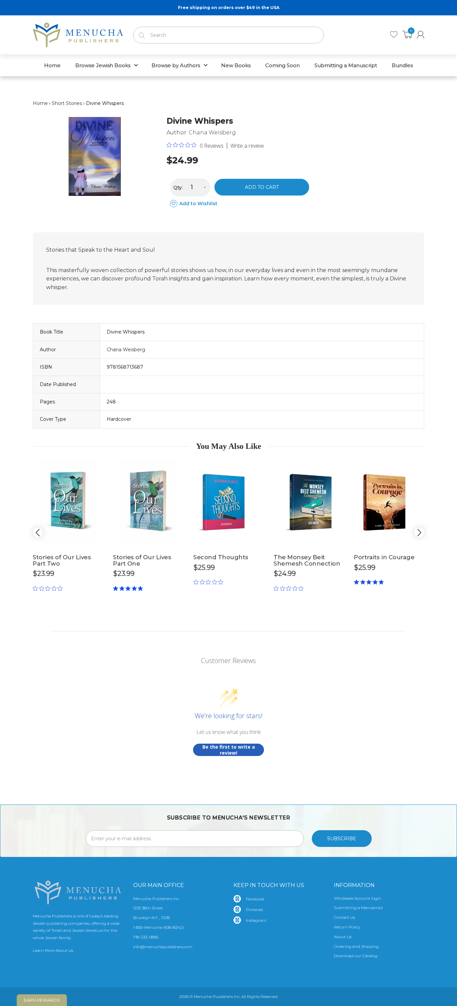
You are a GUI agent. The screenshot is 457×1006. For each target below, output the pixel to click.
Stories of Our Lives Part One (142, 560)
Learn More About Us (53, 950)
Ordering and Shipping (356, 946)
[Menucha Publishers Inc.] (78, 33)
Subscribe (341, 839)
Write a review (247, 146)
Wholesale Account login (357, 898)
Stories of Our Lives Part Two (62, 560)
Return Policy (347, 926)
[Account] (420, 34)
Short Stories (67, 103)
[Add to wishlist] (98, 466)
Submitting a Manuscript (358, 907)
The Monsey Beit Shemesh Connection (307, 560)
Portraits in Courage (384, 557)
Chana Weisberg (212, 132)
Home (40, 103)
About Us (343, 936)
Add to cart (262, 187)
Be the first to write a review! (228, 750)
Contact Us (344, 917)
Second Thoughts (221, 557)
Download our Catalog (355, 955)
